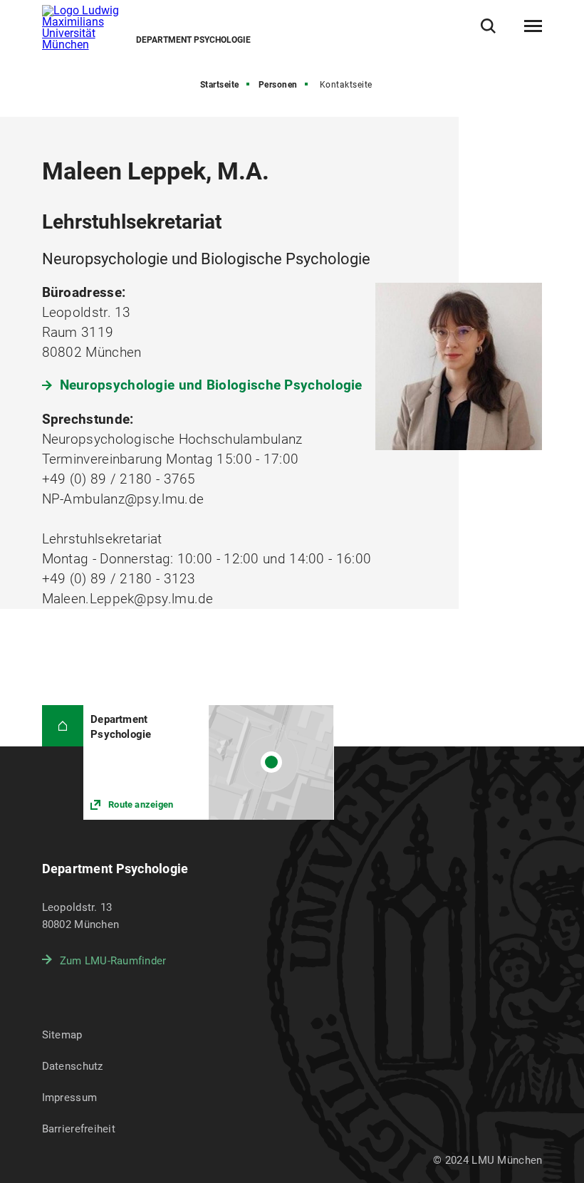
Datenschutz (72, 1066)
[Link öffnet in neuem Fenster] (208, 762)
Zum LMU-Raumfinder (113, 960)
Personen (278, 85)
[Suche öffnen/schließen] (488, 26)
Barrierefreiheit (78, 1128)
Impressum (70, 1097)
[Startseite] (63, 726)
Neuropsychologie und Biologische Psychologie (211, 385)
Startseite (219, 85)
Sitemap (62, 1034)
